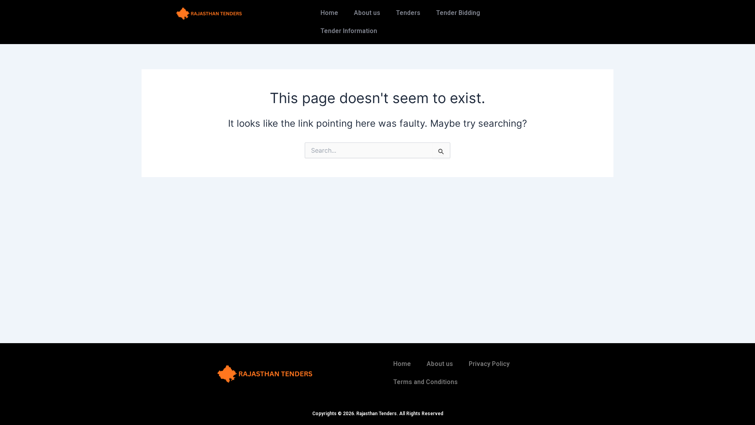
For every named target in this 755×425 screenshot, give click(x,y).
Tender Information (348, 31)
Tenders (408, 13)
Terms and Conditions (425, 382)
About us (367, 13)
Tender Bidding (458, 13)
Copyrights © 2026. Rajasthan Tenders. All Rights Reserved (377, 413)
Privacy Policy (489, 364)
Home (329, 13)
